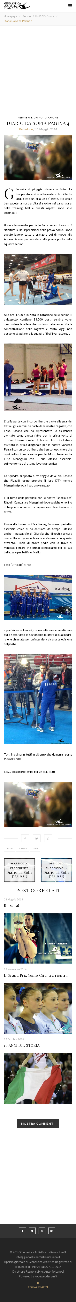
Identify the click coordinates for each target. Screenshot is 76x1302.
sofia (35, 848)
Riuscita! (11, 905)
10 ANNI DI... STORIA (22, 1045)
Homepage (10, 16)
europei (23, 848)
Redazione (26, 129)
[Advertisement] (38, 72)
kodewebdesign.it (46, 1276)
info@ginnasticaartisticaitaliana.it (38, 1257)
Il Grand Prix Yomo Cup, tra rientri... (36, 975)
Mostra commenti (38, 1123)
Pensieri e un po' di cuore (38, 16)
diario (9, 848)
